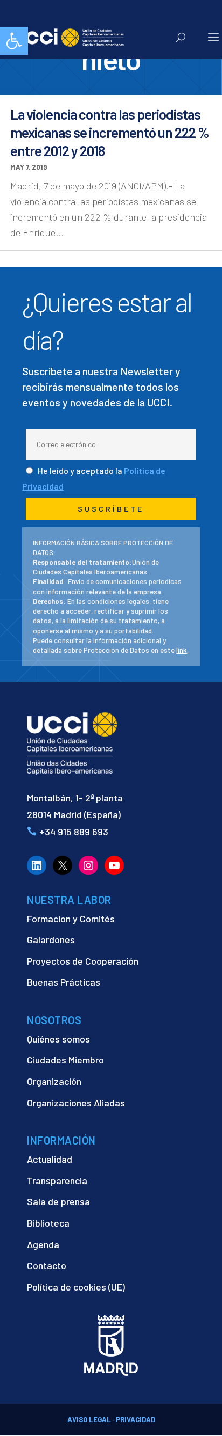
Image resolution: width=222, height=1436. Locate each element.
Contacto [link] (46, 1265)
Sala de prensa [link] (58, 1201)
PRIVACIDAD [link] (135, 1419)
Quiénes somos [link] (58, 1039)
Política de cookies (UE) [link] (76, 1287)
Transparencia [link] (57, 1180)
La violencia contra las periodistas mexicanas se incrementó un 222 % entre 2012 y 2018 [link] (109, 132)
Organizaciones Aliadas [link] (76, 1103)
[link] (14, 41)
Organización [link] (54, 1081)
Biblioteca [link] (48, 1223)
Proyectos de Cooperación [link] (82, 961)
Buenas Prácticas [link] (63, 982)
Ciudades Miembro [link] (65, 1060)
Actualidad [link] (49, 1159)
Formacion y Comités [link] (71, 918)
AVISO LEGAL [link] (89, 1419)
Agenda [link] (43, 1244)
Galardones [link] (51, 939)
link (181, 650)
